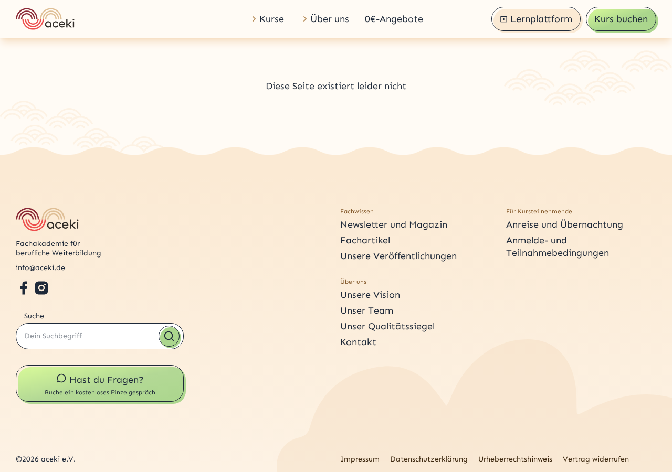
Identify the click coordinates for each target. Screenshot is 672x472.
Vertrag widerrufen (596, 459)
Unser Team (366, 310)
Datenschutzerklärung (429, 459)
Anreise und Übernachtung (564, 224)
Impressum (360, 459)
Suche (34, 316)
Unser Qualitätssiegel (387, 326)
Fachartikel (365, 240)
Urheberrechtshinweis (515, 459)
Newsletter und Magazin (393, 224)
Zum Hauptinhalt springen (39, 3)
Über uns (329, 19)
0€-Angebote (394, 19)
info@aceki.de (40, 267)
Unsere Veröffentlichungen (398, 256)
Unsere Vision (370, 295)
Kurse (271, 19)
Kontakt (358, 342)
